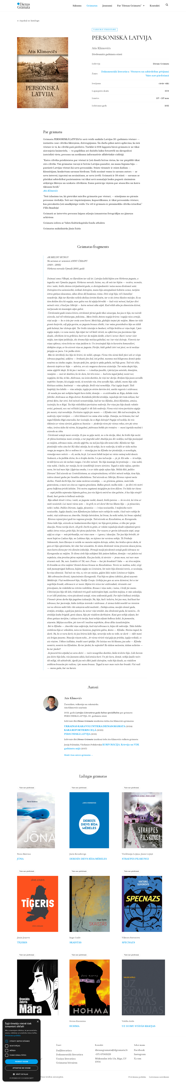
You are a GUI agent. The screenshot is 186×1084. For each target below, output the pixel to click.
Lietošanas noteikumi (159, 1077)
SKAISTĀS (75, 942)
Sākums (77, 5)
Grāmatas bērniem (66, 1063)
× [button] (38, 1022)
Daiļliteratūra (64, 1050)
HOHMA (74, 1026)
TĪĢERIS (22, 942)
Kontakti (155, 5)
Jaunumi (107, 5)
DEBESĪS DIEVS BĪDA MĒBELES (88, 859)
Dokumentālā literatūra (115, 71)
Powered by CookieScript (22, 1078)
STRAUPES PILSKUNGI (135, 859)
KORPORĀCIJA (111, 744)
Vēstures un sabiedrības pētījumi (150, 71)
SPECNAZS (128, 942)
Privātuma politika (137, 1077)
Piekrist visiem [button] (21, 1061)
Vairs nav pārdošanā (157, 75)
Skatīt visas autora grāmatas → (78, 755)
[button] (21, 1074)
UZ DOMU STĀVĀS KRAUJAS (138, 1026)
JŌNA (20, 859)
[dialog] (21, 1050)
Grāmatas (92, 5)
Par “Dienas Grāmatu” (129, 5)
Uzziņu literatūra (66, 1058)
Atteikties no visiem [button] (21, 1068)
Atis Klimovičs (50, 191)
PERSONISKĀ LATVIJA (77, 734)
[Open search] (167, 6)
